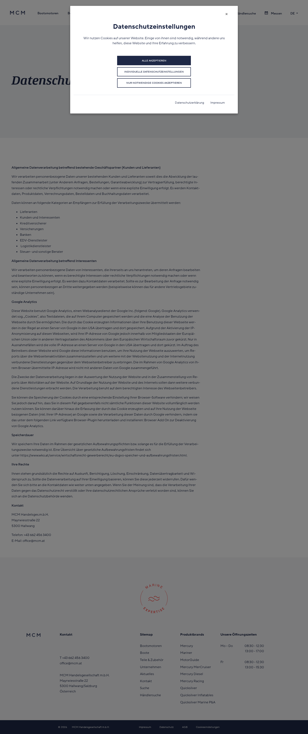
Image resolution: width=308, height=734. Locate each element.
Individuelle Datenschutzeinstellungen (154, 71)
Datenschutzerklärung (189, 103)
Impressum (217, 103)
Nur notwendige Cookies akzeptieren (154, 83)
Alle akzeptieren (154, 60)
